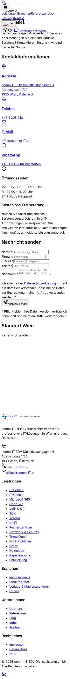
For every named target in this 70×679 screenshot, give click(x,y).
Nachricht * (10, 274)
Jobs (13, 622)
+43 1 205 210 (17, 467)
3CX (12, 513)
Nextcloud (16, 551)
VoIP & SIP (16, 509)
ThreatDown (18, 537)
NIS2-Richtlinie (20, 541)
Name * (7, 252)
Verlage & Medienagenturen (29, 586)
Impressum (17, 644)
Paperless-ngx (19, 555)
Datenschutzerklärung (40, 283)
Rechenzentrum (20, 527)
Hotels (14, 591)
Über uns (16, 609)
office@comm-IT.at (20, 473)
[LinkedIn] (4, 675)
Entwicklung (18, 560)
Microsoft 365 (19, 499)
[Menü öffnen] (5, 8)
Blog (10, 18)
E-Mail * (7, 261)
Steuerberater (19, 582)
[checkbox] (3, 279)
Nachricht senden (17, 303)
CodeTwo (16, 504)
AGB (12, 654)
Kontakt (18, 18)
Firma (6, 256)
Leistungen (9, 13)
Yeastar (14, 518)
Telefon (7, 266)
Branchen (24, 13)
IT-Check (16, 495)
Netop (13, 546)
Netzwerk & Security (24, 532)
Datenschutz (18, 649)
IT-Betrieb (16, 490)
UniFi (13, 523)
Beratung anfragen (32, 31)
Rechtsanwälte (19, 577)
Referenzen (39, 13)
